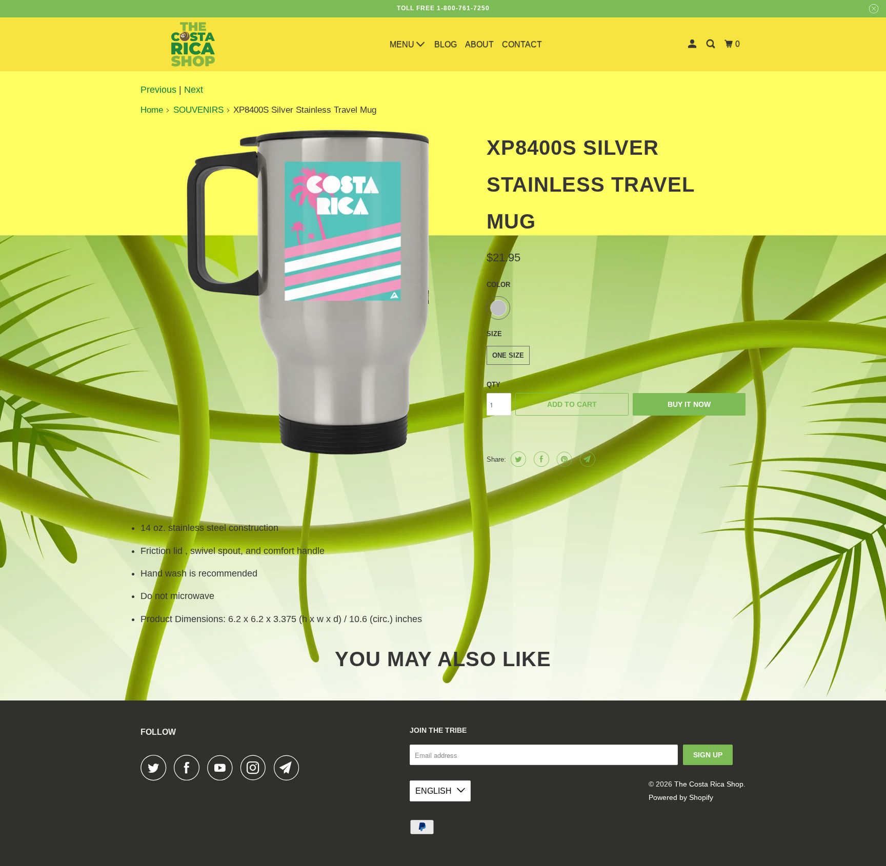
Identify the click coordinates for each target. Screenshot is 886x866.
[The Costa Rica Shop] (193, 44)
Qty (493, 384)
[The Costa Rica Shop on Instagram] (255, 767)
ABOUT (479, 44)
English (433, 791)
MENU (403, 44)
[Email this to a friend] (586, 459)
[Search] (711, 44)
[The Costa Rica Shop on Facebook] (189, 767)
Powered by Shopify (681, 797)
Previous (158, 90)
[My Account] (693, 44)
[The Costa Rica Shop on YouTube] (222, 767)
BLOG (445, 44)
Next (193, 90)
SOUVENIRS (198, 110)
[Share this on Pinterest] (563, 459)
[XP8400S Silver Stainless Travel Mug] (308, 292)
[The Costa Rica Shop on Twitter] (155, 767)
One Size (508, 355)
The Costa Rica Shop (708, 784)
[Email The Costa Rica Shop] (289, 767)
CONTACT (522, 44)
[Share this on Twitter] (517, 459)
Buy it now (689, 404)
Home (151, 110)
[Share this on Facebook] (540, 459)
